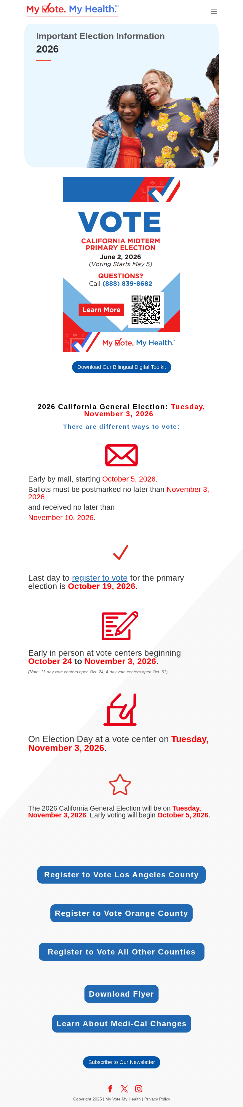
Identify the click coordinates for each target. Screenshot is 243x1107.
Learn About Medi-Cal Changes (122, 1023)
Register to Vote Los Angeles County (121, 874)
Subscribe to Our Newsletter (121, 1062)
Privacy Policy (157, 1099)
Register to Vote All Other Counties (122, 951)
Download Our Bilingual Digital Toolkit (121, 367)
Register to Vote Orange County (121, 913)
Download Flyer (121, 994)
